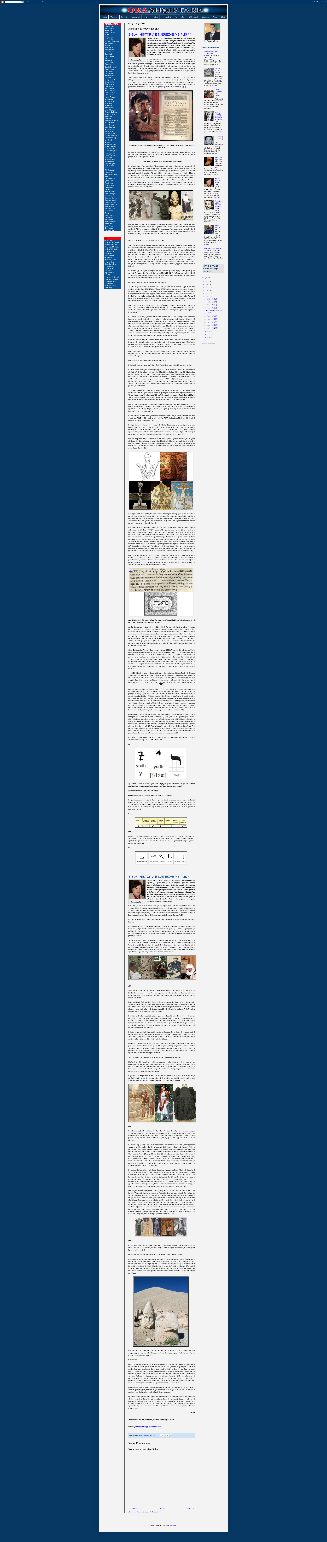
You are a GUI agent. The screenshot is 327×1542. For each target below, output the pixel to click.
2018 (207, 290)
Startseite (162, 1508)
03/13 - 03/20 (211, 325)
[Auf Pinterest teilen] (170, 1435)
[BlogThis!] (163, 1435)
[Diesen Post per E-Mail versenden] (161, 1435)
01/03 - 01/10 (211, 328)
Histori (155, 17)
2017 (207, 293)
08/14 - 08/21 (211, 308)
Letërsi (146, 17)
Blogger (174, 1525)
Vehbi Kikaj (219, 137)
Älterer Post (190, 1508)
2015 (207, 332)
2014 (207, 335)
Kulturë (124, 17)
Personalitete (180, 17)
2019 (207, 287)
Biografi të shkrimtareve (212, 248)
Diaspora (205, 17)
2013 (207, 338)
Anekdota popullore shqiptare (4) (211, 52)
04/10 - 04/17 (211, 322)
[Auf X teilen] (166, 1435)
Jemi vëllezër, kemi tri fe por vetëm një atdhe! (218, 116)
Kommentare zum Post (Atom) (147, 1512)
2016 (207, 296)
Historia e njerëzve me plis (218, 180)
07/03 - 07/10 (211, 316)
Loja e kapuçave (218, 90)
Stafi (223, 17)
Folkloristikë (166, 17)
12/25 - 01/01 (211, 299)
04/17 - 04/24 (211, 319)
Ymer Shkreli (217, 226)
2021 (207, 281)
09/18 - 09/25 (211, 305)
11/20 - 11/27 (211, 302)
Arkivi (215, 17)
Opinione (114, 17)
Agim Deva (219, 158)
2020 (207, 284)
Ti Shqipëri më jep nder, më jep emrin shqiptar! (218, 204)
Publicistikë (135, 17)
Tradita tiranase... (218, 69)
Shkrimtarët (193, 17)
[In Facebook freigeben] (168, 1435)
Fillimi (104, 17)
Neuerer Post (133, 1508)
